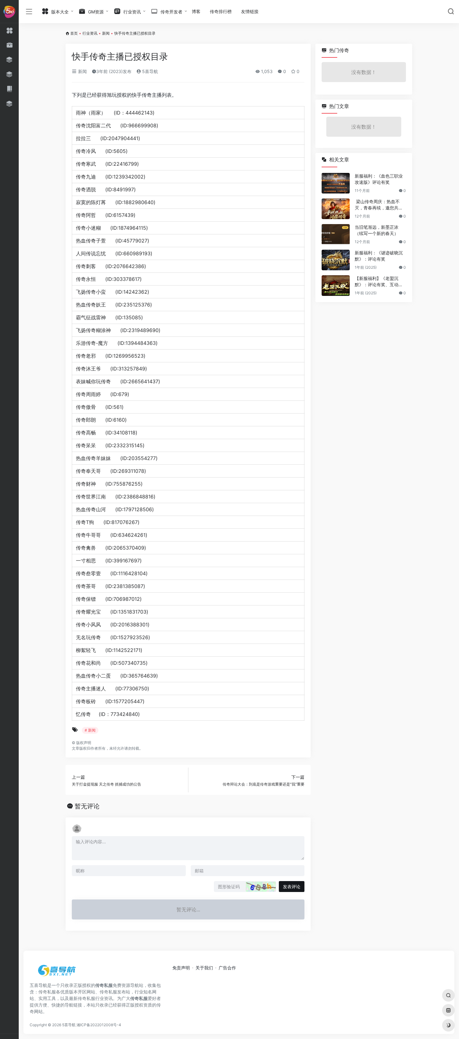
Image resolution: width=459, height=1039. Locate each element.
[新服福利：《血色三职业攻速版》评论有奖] (336, 183)
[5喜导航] (58, 972)
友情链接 (250, 11)
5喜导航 (149, 71)
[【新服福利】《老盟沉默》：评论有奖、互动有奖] (336, 285)
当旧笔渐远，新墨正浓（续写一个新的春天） (376, 230)
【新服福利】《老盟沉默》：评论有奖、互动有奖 (379, 282)
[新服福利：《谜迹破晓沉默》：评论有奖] (336, 260)
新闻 (106, 33)
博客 (196, 11)
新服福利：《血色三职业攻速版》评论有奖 (379, 179)
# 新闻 (90, 730)
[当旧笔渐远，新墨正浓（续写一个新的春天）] (336, 234)
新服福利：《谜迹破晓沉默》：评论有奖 (379, 256)
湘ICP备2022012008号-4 (98, 1024)
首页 (74, 33)
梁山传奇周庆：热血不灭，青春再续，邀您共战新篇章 (379, 205)
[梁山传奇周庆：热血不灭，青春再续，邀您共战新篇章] (336, 208)
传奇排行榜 (221, 11)
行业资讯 (89, 33)
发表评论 (291, 886)
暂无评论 (87, 806)
